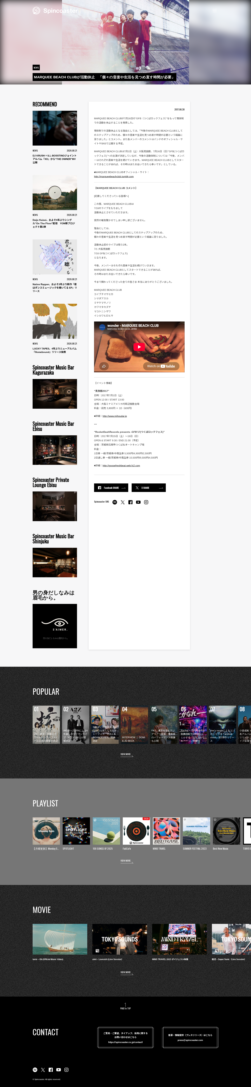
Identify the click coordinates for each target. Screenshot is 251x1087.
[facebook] (130, 504)
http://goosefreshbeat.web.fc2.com (121, 465)
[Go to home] (55, 10)
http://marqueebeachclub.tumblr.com (114, 176)
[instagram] (146, 504)
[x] (122, 504)
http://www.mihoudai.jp (115, 416)
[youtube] (138, 504)
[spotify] (114, 504)
